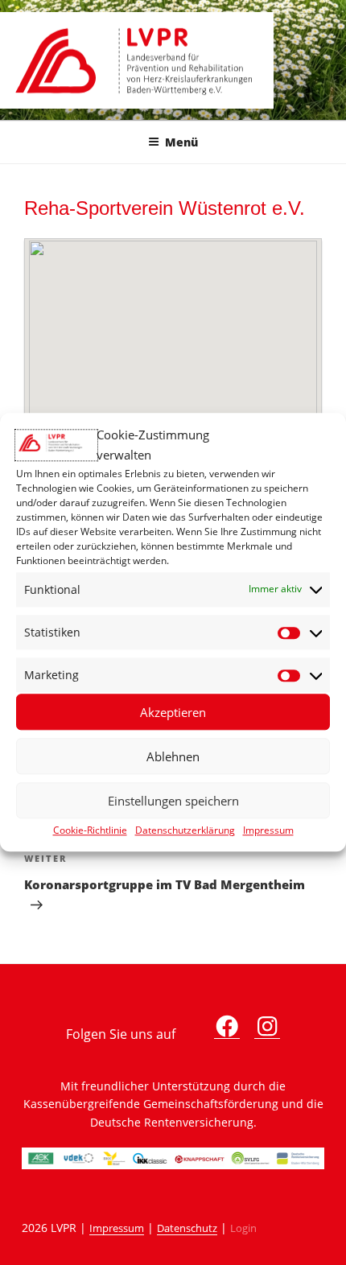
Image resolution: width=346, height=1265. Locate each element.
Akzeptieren (173, 712)
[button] (173, 349)
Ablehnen (173, 756)
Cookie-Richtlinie (90, 831)
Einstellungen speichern (173, 801)
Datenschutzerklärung (185, 831)
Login (243, 1228)
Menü (181, 142)
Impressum (268, 831)
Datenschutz (187, 1228)
